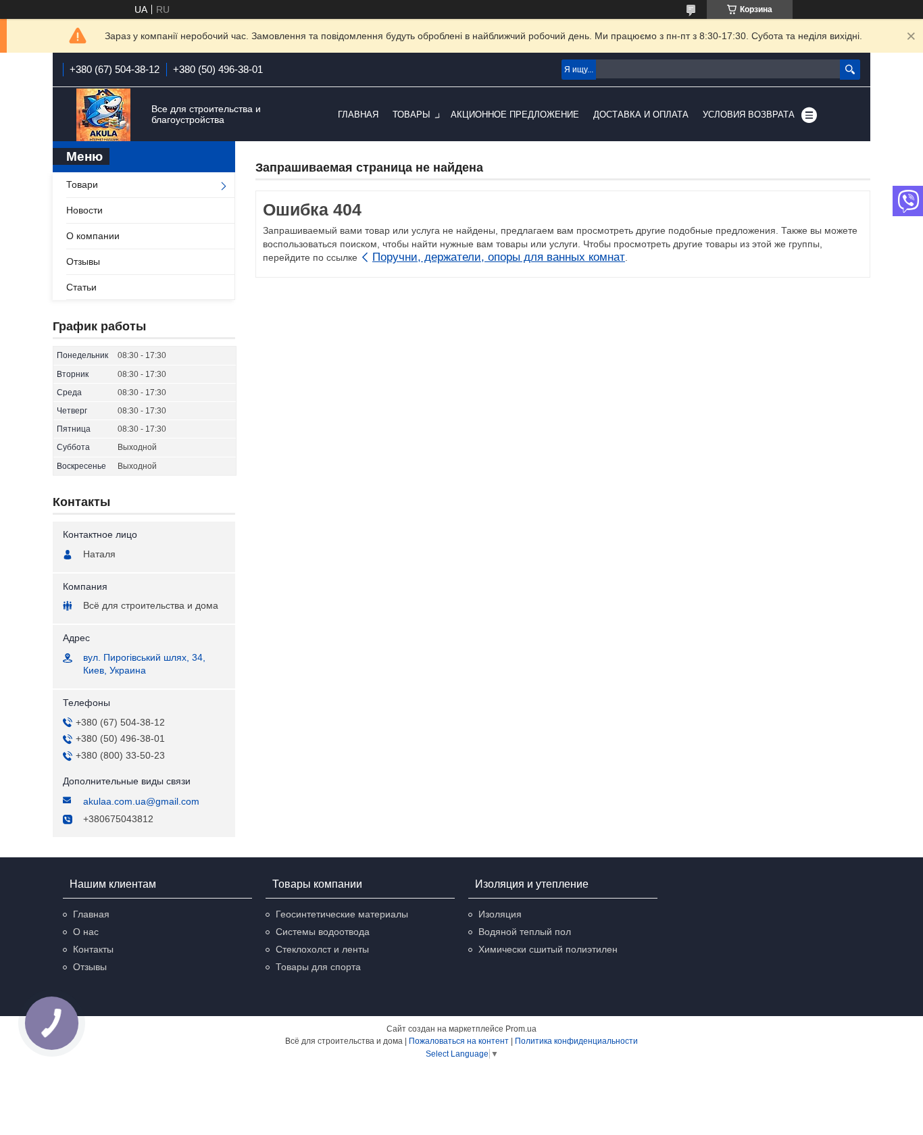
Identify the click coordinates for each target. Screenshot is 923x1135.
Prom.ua (521, 1029)
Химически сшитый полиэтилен (548, 949)
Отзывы (83, 261)
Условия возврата (749, 114)
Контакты (93, 949)
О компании (93, 235)
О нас (86, 931)
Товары (411, 114)
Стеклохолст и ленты (322, 949)
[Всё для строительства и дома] (103, 115)
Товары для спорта (318, 966)
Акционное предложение (515, 114)
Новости (84, 210)
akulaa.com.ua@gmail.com (141, 801)
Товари (82, 184)
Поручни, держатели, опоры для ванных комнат (498, 257)
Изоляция (500, 914)
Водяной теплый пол (524, 931)
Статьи (81, 287)
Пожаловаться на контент (459, 1041)
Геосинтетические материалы (342, 914)
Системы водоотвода (323, 931)
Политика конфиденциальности (576, 1041)
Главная (358, 114)
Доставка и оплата (641, 114)
